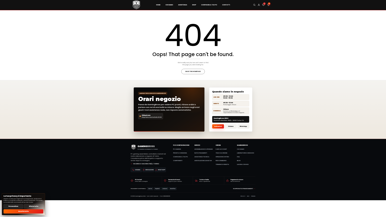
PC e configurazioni (181, 145)
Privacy (242, 196)
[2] (263, 5)
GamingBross (242, 145)
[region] (23, 204)
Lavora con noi (243, 164)
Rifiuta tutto (33, 206)
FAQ (238, 157)
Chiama (230, 126)
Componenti (177, 161)
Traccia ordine (221, 153)
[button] (268, 5)
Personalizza (13, 206)
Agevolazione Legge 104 (203, 161)
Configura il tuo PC (180, 157)
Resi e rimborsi (221, 161)
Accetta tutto (23, 211)
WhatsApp (243, 126)
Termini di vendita (222, 164)
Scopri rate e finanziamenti (243, 188)
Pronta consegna (180, 153)
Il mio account (221, 149)
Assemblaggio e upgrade (203, 149)
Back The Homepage (193, 71)
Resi (248, 196)
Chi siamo (240, 149)
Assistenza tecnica (201, 157)
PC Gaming (177, 149)
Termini (253, 196)
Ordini (218, 145)
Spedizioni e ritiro (222, 157)
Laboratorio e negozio (245, 153)
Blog (239, 161)
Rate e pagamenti (200, 153)
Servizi (197, 145)
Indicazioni (218, 126)
